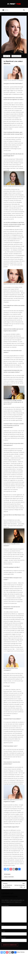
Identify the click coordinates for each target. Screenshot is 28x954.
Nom (2, 925)
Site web (3, 938)
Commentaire (5, 905)
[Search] (24, 10)
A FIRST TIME (7, 56)
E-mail (3, 931)
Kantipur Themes (20, 952)
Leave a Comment (9, 877)
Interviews (7, 874)
